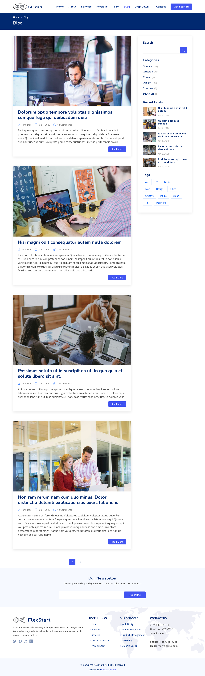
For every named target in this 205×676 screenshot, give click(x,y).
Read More (117, 149)
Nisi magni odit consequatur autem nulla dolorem (70, 242)
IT (157, 182)
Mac (147, 188)
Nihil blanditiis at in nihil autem (172, 109)
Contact (161, 6)
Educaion (151, 93)
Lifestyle (150, 72)
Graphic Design (130, 646)
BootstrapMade (108, 669)
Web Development (131, 629)
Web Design (128, 624)
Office (173, 188)
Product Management (133, 635)
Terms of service (100, 640)
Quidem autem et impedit (168, 122)
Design (150, 82)
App (147, 182)
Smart (176, 195)
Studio (163, 195)
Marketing (161, 202)
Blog (127, 6)
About (72, 6)
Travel (149, 77)
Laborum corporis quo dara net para (170, 148)
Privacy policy (98, 646)
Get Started (181, 6)
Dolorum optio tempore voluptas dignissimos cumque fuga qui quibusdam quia (65, 115)
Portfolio (102, 6)
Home (60, 6)
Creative (150, 88)
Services (86, 6)
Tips (147, 202)
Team (115, 6)
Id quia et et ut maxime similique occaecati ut (172, 135)
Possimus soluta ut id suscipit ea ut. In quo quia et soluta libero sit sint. (70, 373)
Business (168, 182)
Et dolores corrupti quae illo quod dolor (172, 161)
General (150, 66)
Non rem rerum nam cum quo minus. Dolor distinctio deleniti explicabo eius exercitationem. (68, 500)
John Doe (27, 125)
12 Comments (64, 125)
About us (96, 629)
